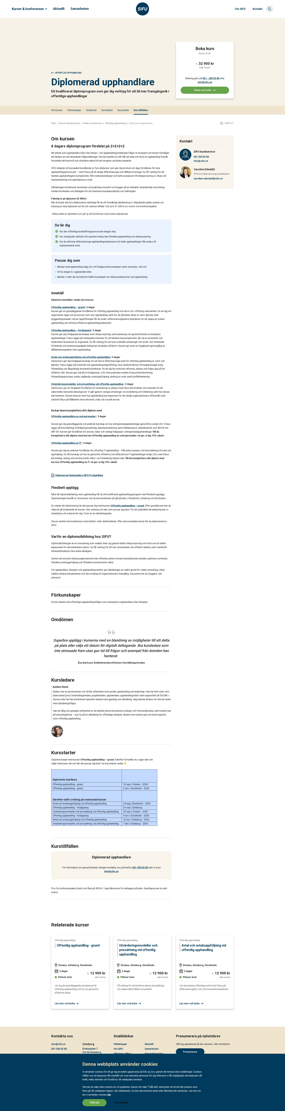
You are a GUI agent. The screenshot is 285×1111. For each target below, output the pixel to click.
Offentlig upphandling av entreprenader (73, 416)
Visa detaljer (121, 1102)
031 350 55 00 (201, 156)
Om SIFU (240, 8)
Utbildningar (120, 1044)
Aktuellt (59, 9)
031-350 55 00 (140, 867)
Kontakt (257, 8)
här (109, 1094)
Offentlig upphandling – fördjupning (71, 330)
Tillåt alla (94, 1102)
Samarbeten (80, 9)
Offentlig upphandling (68, 73)
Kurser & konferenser (28, 9)
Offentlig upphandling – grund (68, 307)
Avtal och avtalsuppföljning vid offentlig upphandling (80, 357)
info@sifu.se (205, 82)
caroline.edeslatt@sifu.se (208, 178)
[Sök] (269, 9)
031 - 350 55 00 (211, 78)
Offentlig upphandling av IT (66, 443)
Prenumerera (190, 1051)
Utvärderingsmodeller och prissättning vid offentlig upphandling (87, 384)
